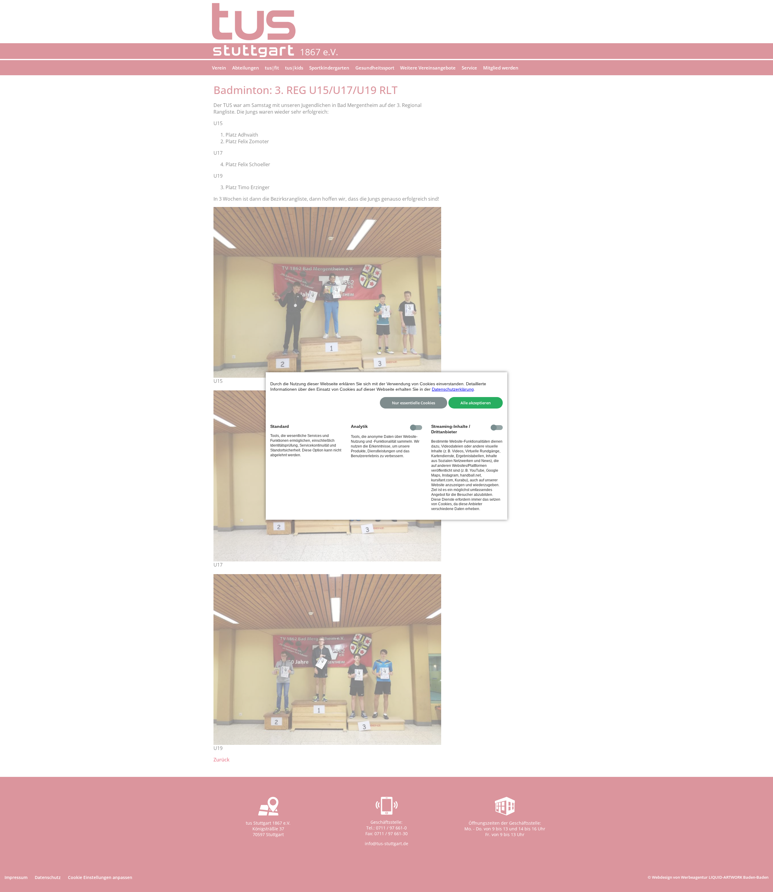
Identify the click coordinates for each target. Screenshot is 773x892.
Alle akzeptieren (475, 403)
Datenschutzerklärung (453, 389)
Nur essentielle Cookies (413, 403)
